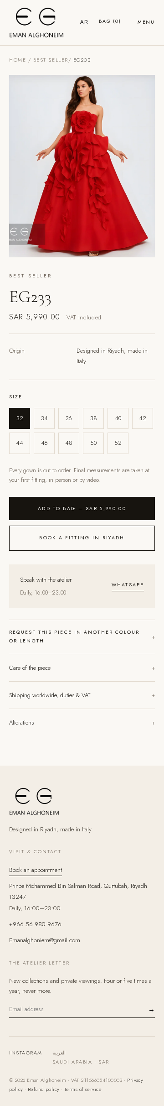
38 (93, 418)
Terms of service (83, 1089)
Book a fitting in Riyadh (81, 537)
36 (69, 418)
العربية (59, 1052)
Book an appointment (35, 870)
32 (19, 418)
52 (118, 443)
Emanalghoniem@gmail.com (44, 940)
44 (19, 443)
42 (142, 418)
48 (68, 443)
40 (118, 418)
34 (44, 418)
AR (84, 22)
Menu (146, 22)
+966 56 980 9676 (35, 924)
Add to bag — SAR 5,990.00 (82, 508)
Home (17, 59)
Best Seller (50, 59)
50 (93, 443)
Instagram (25, 1052)
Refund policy (44, 1089)
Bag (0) (110, 21)
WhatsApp (128, 584)
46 (44, 443)
